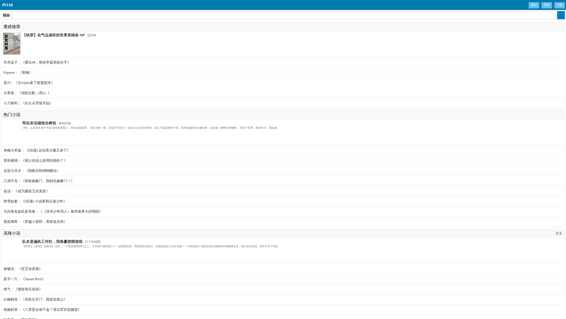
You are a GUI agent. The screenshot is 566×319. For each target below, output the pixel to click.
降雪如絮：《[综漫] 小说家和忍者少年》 (35, 201)
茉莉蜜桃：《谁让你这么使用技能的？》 (35, 160)
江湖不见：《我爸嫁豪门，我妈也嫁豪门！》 (39, 181)
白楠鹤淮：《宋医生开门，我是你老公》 (35, 299)
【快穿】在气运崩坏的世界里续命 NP (53, 35)
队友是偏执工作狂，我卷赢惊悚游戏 (52, 241)
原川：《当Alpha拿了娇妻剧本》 (29, 83)
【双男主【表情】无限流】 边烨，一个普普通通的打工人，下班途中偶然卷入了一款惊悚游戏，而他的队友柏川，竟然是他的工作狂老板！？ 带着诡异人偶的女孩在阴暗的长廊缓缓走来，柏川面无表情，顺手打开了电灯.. (151, 246)
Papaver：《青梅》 (18, 72)
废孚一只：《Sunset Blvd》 (24, 279)
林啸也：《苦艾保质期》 (23, 269)
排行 (534, 5)
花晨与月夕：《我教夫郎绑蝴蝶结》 (32, 171)
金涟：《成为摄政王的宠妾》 (27, 191)
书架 (559, 5)
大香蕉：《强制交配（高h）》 (27, 93)
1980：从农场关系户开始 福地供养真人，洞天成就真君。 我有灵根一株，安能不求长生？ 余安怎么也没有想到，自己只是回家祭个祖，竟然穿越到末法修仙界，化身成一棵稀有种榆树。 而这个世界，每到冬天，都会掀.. (150, 127)
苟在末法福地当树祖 (39, 123)
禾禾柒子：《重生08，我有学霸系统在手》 (37, 62)
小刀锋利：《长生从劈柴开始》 (28, 103)
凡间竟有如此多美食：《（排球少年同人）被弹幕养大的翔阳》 (53, 211)
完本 (547, 5)
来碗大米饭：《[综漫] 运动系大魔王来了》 (37, 150)
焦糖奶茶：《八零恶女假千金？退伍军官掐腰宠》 (42, 309)
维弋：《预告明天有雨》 (23, 289)
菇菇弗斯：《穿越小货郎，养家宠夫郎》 (35, 222)
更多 (558, 233)
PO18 (7, 4)
